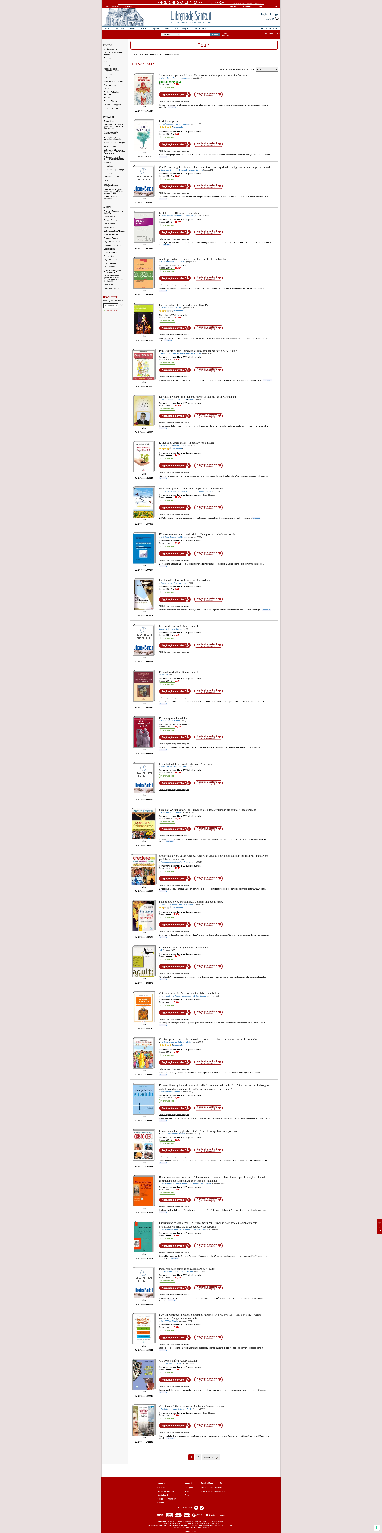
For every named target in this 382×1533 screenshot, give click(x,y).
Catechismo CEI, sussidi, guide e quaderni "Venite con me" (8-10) (114, 191)
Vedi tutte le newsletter (113, 310)
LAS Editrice (109, 74)
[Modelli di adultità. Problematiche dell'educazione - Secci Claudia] (144, 777)
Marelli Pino (109, 227)
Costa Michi (108, 285)
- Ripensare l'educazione (179, 213)
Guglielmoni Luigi (111, 235)
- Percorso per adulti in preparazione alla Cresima (203, 75)
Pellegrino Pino (110, 146)
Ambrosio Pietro (110, 252)
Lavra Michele (109, 267)
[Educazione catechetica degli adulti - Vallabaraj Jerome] (144, 548)
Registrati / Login (270, 14)
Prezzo (162, 84)
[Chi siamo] (123, 17)
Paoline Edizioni (110, 101)
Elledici (107, 98)
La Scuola (108, 89)
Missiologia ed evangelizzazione (111, 185)
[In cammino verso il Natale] (144, 640)
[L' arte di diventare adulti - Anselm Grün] (144, 456)
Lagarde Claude (110, 260)
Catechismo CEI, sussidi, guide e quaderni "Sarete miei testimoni (114, 126)
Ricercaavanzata (225, 34)
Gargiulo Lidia (109, 249)
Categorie (189, 1488)
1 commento (178, 127)
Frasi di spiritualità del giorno (213, 1491)
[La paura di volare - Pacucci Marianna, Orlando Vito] (144, 410)
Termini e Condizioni (165, 1491)
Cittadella (108, 78)
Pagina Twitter (202, 1508)
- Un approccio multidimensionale (197, 534)
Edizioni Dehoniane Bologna (112, 93)
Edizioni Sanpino (111, 108)
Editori (187, 1495)
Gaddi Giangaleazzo (112, 245)
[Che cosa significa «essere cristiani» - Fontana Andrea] (144, 1374)
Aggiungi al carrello (175, 94)
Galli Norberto (109, 224)
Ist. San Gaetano (110, 49)
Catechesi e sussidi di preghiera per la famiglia (114, 158)
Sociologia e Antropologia (114, 143)
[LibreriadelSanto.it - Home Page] (191, 17)
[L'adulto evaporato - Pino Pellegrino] (144, 135)
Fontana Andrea (110, 220)
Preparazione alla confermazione (111, 133)
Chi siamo (161, 1488)
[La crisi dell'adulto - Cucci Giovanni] (144, 318)
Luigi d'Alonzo (109, 217)
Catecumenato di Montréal (114, 231)
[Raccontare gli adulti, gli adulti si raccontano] (144, 961)
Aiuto (260, 6)
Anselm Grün (109, 256)
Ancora (107, 65)
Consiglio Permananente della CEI (114, 212)
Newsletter (110, 297)
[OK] (121, 305)
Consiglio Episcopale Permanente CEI (112, 271)
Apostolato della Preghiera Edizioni (111, 70)
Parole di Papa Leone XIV (211, 1483)
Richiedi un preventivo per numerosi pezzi (174, 101)
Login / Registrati (112, 6)
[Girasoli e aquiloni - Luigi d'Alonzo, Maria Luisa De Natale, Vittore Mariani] (144, 502)
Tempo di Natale (110, 121)
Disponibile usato (209, 495)
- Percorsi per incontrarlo (215, 167)
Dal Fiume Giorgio (111, 288)
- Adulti (178, 626)
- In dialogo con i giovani (186, 442)
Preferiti (128, 6)
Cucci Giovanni (110, 263)
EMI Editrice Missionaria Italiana (113, 54)
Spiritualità (108, 173)
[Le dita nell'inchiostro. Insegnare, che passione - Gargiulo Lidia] (144, 594)
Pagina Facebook (196, 1508)
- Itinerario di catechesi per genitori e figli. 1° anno (198, 351)
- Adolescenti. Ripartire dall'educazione (191, 488)
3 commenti (177, 448)
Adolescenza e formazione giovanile (112, 138)
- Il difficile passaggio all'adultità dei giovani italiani (197, 396)
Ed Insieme (108, 58)
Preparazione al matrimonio (110, 197)
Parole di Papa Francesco (211, 1488)
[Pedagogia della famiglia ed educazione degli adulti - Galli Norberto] (144, 1282)
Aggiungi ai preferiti (208, 94)
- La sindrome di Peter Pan (184, 305)
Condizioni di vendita (166, 1495)
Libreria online (191, 1531)
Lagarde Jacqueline (112, 242)
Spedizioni (232, 6)
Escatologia (108, 166)
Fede (106, 180)
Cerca (215, 34)
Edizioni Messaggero (112, 105)
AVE (105, 62)
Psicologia (108, 162)
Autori (187, 1491)
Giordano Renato (111, 238)
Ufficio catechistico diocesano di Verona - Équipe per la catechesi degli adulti (113, 278)
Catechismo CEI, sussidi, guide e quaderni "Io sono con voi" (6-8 (114, 152)
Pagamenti (247, 6)
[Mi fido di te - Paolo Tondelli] (144, 227)
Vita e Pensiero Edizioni (113, 81)
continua (172, 107)
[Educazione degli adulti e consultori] (144, 686)
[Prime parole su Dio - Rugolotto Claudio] (144, 364)
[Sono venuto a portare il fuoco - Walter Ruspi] (144, 89)
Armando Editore (111, 85)
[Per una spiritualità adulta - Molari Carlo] (144, 732)
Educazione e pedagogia (114, 170)
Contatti (274, 6)
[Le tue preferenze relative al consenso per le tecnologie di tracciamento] (377, 1528)
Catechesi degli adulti (112, 177)
